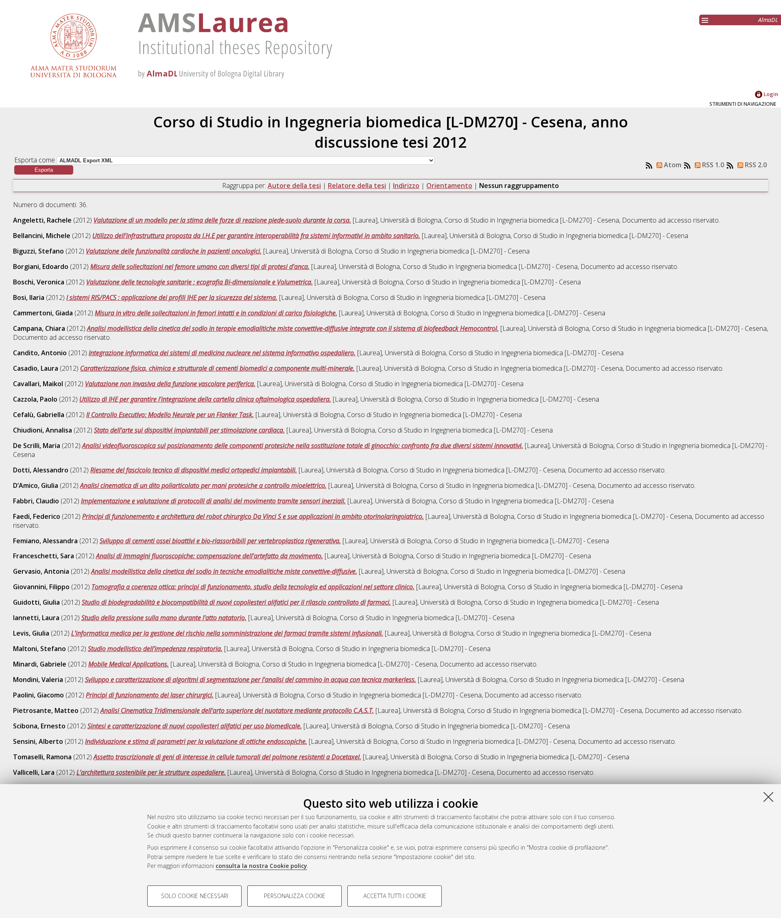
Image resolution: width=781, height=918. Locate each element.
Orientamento (449, 185)
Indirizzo (406, 185)
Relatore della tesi (357, 185)
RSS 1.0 (712, 164)
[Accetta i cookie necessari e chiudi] (768, 796)
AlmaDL (768, 20)
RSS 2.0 (755, 164)
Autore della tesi (294, 185)
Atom (671, 164)
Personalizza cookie (294, 896)
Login (770, 94)
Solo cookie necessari (194, 896)
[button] (43, 170)
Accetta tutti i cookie (394, 896)
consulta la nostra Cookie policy (261, 866)
